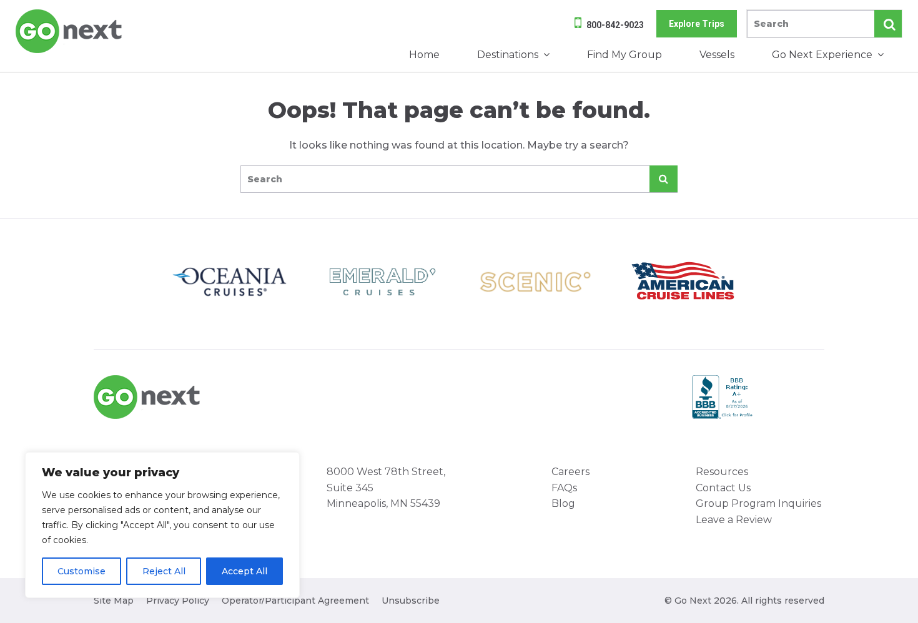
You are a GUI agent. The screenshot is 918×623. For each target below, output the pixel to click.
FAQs (564, 488)
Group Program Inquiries (758, 503)
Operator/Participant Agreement (295, 600)
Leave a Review (734, 520)
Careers (570, 472)
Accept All (244, 571)
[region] (162, 525)
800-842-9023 (615, 25)
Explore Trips (696, 24)
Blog (563, 503)
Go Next (70, 31)
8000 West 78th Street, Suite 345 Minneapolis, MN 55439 (386, 487)
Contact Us (723, 488)
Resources (722, 472)
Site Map (114, 600)
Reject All (163, 571)
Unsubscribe (411, 600)
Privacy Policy (177, 600)
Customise (81, 571)
